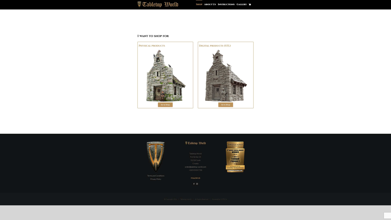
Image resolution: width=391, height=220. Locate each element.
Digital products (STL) (215, 45)
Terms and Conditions (155, 176)
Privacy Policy (155, 179)
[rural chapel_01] (225, 50)
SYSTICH (224, 199)
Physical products (152, 45)
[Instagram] (197, 184)
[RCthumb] (165, 50)
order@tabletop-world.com (195, 167)
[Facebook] (194, 184)
